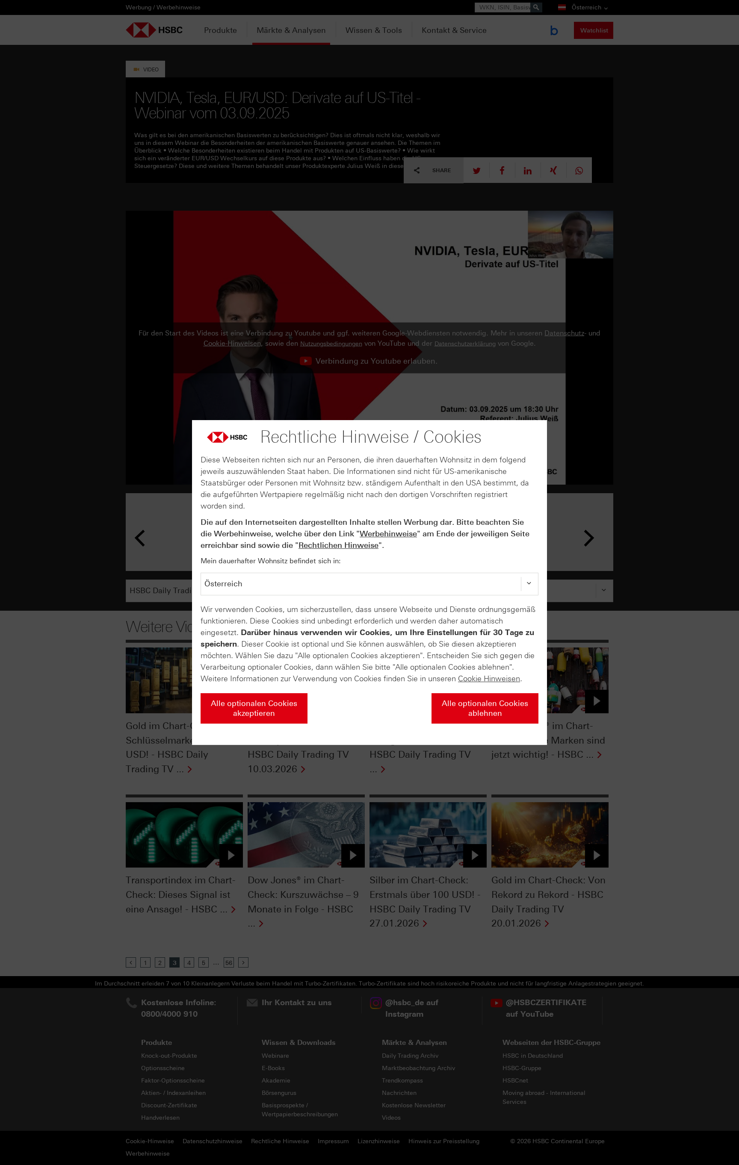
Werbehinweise (388, 533)
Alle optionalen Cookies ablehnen (485, 708)
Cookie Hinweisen (489, 678)
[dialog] (369, 582)
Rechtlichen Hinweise (338, 545)
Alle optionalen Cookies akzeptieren (254, 708)
